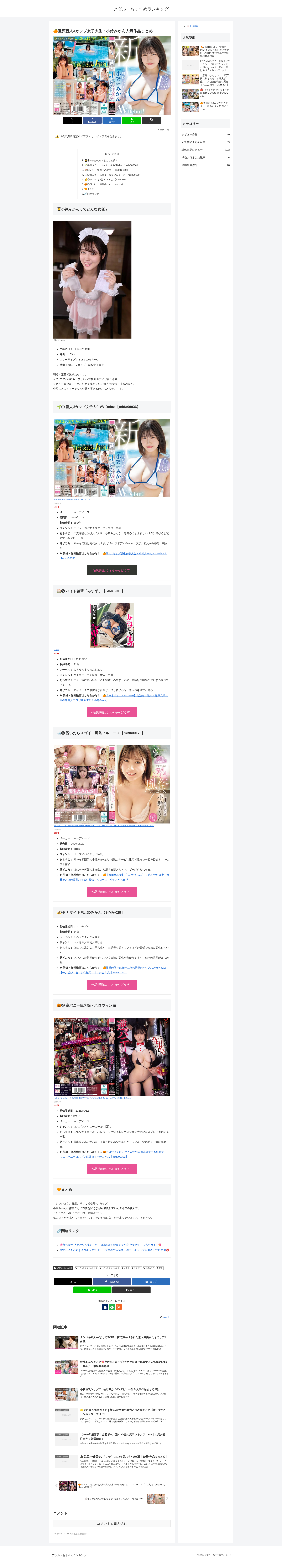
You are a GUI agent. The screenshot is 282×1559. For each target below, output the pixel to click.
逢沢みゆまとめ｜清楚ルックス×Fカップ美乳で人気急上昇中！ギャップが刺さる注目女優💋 (114, 1250)
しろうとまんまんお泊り (87, 1268)
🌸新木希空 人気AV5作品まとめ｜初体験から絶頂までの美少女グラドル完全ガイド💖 (111, 1244)
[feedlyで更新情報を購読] (112, 1307)
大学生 (126, 1268)
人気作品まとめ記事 (64, 1268)
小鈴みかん (150, 1268)
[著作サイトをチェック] (105, 1307)
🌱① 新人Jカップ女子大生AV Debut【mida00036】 (111, 165)
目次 (107, 153)
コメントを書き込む (112, 1523)
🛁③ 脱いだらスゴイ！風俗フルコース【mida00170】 (113, 174)
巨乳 (161, 1268)
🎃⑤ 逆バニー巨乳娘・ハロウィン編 (103, 184)
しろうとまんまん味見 (110, 1268)
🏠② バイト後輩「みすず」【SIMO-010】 (106, 170)
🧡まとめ (89, 189)
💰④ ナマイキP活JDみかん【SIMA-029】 (106, 179)
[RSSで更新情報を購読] (119, 1307)
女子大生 (137, 1268)
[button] (151, 120)
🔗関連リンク (91, 193)
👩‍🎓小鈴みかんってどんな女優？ (101, 160)
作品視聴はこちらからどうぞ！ (111, 570)
